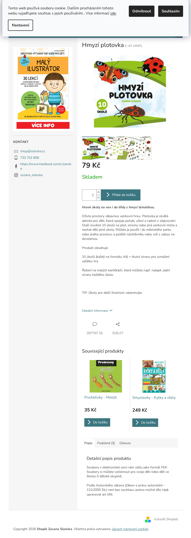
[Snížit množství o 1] (98, 197)
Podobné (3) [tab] (106, 443)
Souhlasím (171, 11)
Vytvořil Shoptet (166, 519)
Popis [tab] (88, 443)
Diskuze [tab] (125, 443)
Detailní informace (95, 310)
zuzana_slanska (31, 175)
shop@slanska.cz (32, 151)
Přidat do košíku (124, 195)
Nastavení (20, 25)
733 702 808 (29, 158)
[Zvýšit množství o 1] (98, 192)
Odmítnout (141, 11)
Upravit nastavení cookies (130, 529)
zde (113, 13)
